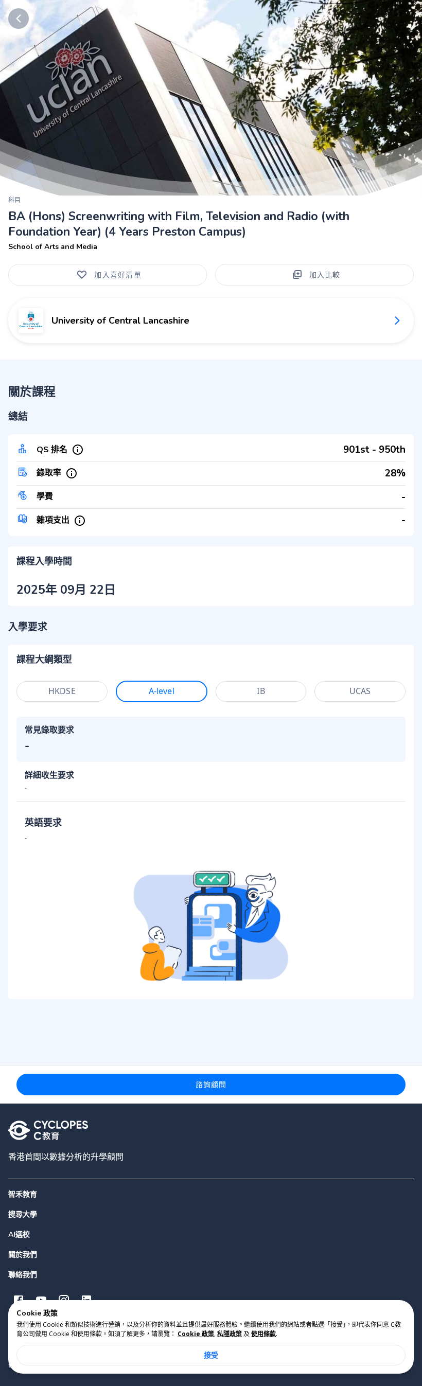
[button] (211, 1214)
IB (261, 691)
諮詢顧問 (211, 1084)
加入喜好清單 (118, 274)
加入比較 (325, 274)
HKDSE (62, 691)
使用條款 (263, 1333)
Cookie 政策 (196, 1333)
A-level (161, 691)
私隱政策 (229, 1333)
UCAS (360, 691)
